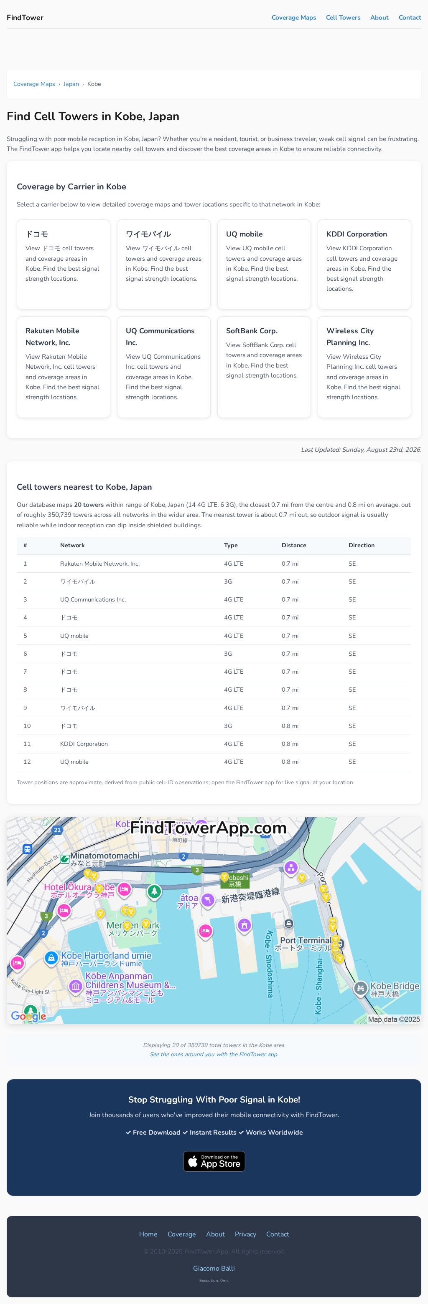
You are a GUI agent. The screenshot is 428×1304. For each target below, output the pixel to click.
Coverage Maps (294, 17)
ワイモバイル (148, 234)
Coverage (182, 1234)
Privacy (245, 1234)
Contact (410, 17)
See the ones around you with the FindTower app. (214, 1054)
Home (148, 1234)
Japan (71, 84)
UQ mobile (244, 234)
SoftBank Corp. (252, 331)
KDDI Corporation (356, 234)
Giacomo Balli (214, 1268)
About (379, 17)
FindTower (25, 18)
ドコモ (36, 234)
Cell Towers (343, 17)
